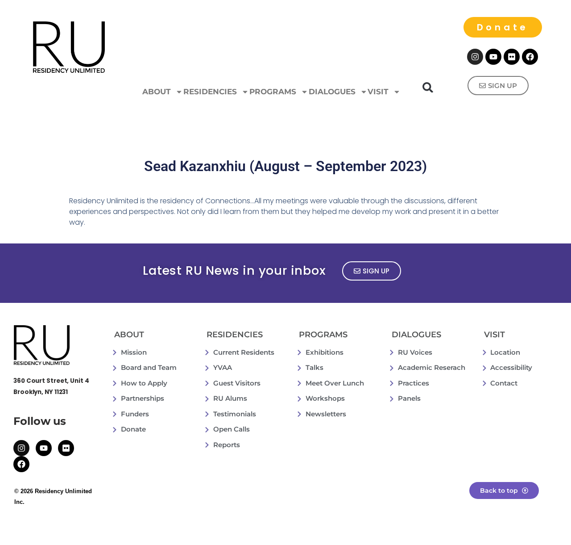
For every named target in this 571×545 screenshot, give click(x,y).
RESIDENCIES (210, 91)
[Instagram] (475, 57)
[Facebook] (530, 57)
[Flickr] (512, 57)
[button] (428, 87)
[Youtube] (493, 57)
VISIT (378, 91)
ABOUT (156, 91)
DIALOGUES (332, 91)
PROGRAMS (272, 91)
